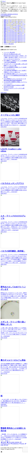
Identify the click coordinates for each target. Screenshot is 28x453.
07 (17, 21)
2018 (5, 31)
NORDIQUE (7, 15)
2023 (5, 24)
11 (23, 22)
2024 (5, 22)
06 (15, 27)
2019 (5, 29)
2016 (5, 34)
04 (12, 24)
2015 (5, 35)
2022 (5, 25)
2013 (5, 38)
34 (5, 440)
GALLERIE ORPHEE (6, 14)
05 (13, 22)
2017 (5, 32)
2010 (5, 42)
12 (24, 24)
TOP (7, 445)
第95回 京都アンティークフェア (15, 75)
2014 (5, 36)
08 (18, 25)
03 (10, 20)
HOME (4, 442)
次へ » (8, 440)
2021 (5, 27)
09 (20, 22)
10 (21, 21)
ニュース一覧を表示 (9, 52)
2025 (5, 21)
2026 (5, 20)
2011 (5, 41)
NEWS (22, 443)
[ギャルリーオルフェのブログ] (3, 1)
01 (7, 20)
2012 (5, 39)
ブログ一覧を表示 (9, 43)
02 (9, 27)
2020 (5, 28)
